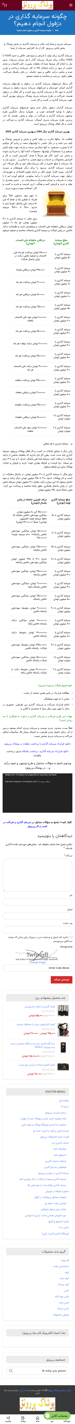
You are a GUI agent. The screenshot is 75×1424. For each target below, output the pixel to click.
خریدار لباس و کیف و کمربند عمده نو (51, 1131)
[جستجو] (10, 1371)
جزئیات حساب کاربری (55, 1161)
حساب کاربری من (60, 1143)
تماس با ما (64, 1227)
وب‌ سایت (67, 923)
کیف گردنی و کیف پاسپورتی (40, 1006)
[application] (37, 793)
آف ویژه (65, 1260)
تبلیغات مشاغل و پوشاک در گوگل (50, 1197)
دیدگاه (68, 856)
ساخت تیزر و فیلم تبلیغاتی (53, 1209)
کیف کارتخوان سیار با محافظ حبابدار (36, 1024)
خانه (57, 30)
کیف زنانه (64, 1278)
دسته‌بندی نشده (61, 1266)
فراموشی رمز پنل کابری (55, 1167)
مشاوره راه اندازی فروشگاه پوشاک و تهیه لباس (43, 1125)
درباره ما (65, 1106)
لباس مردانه (63, 1309)
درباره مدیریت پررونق (55, 1113)
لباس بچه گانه (62, 1296)
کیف (67, 1272)
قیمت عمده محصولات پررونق (54, 1137)
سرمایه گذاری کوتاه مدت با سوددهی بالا (46, 1185)
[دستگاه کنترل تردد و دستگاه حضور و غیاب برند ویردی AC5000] (63, 1050)
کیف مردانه (63, 1284)
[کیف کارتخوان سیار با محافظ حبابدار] (63, 1030)
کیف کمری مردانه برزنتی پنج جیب (37, 1065)
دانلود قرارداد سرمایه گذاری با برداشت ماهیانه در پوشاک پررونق (37, 743)
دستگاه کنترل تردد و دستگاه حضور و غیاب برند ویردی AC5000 (32, 1045)
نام (71, 895)
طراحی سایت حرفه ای (55, 1203)
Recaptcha (66, 947)
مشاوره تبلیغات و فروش (57, 1191)
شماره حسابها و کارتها (58, 1221)
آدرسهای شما (60, 1155)
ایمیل (69, 909)
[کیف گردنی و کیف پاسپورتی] (63, 1011)
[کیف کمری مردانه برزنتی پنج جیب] (63, 1069)
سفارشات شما (60, 1149)
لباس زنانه (64, 1303)
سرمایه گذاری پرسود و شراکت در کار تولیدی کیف (42, 1179)
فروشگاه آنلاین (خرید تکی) (55, 1234)
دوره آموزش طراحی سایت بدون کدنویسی (45, 1215)
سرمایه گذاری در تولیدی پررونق (53, 1173)
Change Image (37, 962)
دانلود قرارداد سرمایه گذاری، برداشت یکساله (45, 751)
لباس (66, 1291)
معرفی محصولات (60, 1315)
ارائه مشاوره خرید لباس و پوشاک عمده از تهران (43, 1119)
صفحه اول (64, 1101)
